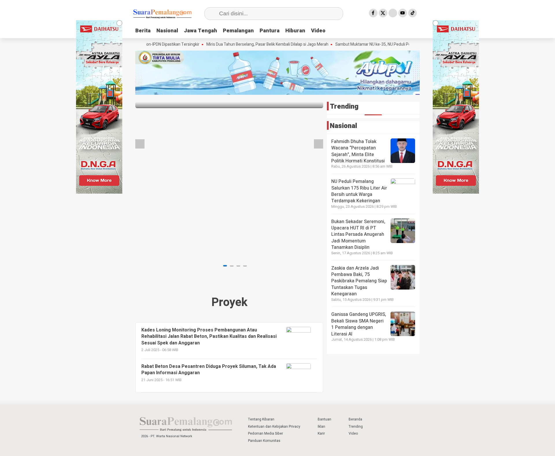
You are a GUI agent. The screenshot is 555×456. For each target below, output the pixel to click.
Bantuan (324, 419)
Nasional (167, 31)
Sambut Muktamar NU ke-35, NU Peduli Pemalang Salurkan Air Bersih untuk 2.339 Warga (398, 44)
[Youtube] (402, 13)
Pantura (270, 31)
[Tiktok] (412, 13)
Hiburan (295, 31)
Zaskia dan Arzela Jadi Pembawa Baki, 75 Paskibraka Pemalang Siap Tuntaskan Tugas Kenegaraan (359, 281)
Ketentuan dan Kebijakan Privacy (274, 426)
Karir (321, 433)
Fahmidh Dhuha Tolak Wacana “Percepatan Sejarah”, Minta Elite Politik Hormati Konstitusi (358, 151)
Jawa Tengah (200, 31)
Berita (143, 31)
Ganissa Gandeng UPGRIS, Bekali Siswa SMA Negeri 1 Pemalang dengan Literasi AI (358, 324)
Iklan (321, 426)
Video (318, 31)
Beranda (355, 419)
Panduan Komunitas (264, 440)
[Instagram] (392, 13)
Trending (356, 426)
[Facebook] (373, 13)
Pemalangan (238, 31)
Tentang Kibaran (261, 419)
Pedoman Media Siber (265, 433)
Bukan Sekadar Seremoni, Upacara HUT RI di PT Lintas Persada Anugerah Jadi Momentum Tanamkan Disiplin (358, 234)
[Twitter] (383, 13)
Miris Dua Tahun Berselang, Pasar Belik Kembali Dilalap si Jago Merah (251, 44)
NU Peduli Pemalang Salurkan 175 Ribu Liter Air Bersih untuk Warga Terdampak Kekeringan (359, 191)
